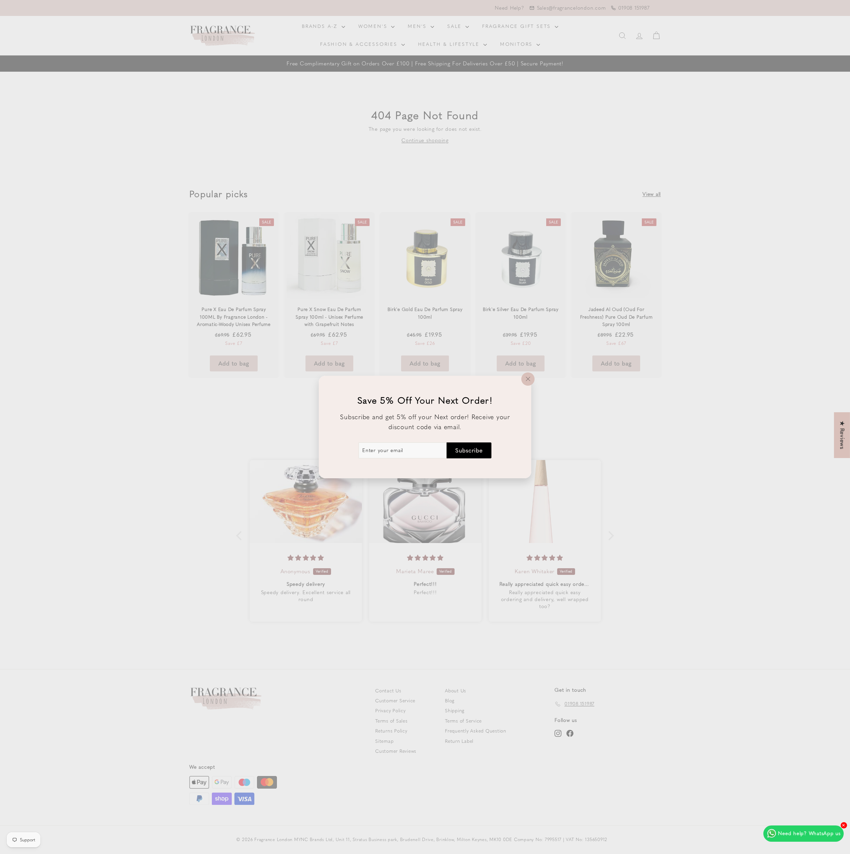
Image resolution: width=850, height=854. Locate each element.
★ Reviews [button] (842, 435)
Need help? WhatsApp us (809, 833)
